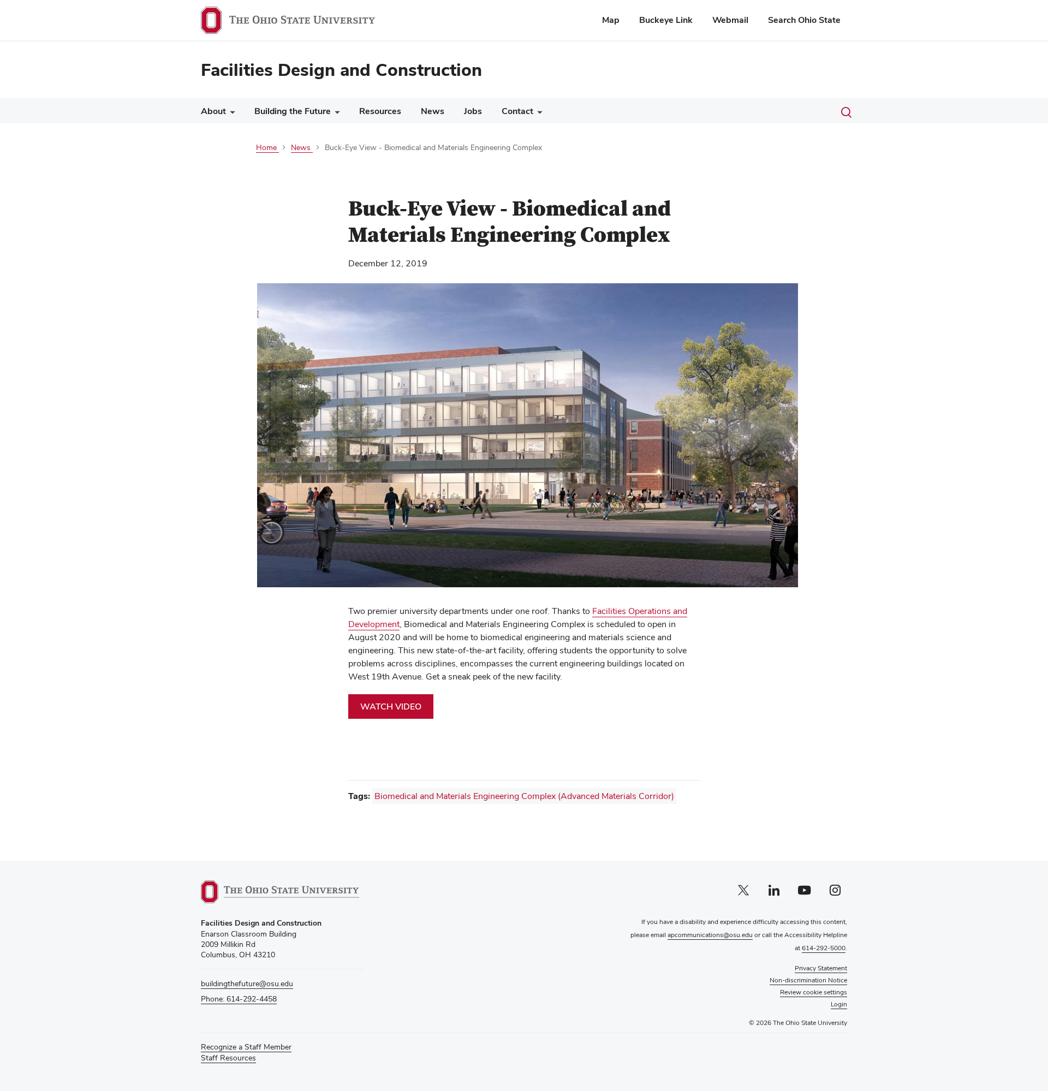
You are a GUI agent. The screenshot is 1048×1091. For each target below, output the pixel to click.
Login (839, 1004)
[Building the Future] (335, 114)
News (432, 111)
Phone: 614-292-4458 (239, 999)
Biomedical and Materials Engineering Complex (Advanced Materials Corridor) (524, 796)
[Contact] (537, 114)
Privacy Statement (821, 968)
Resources (380, 111)
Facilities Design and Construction (341, 69)
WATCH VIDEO (390, 706)
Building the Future (292, 111)
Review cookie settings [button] (813, 992)
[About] (230, 114)
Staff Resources (228, 1058)
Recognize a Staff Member (246, 1047)
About (213, 111)
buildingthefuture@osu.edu (247, 983)
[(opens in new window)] (280, 891)
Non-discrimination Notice (808, 980)
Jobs (473, 111)
